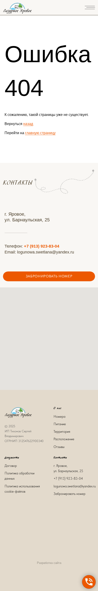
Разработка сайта (49, 563)
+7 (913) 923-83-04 (41, 246)
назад (28, 124)
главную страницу (40, 133)
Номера (59, 416)
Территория (62, 432)
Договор (11, 466)
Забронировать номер (69, 494)
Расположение (64, 439)
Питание (60, 424)
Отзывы (59, 447)
